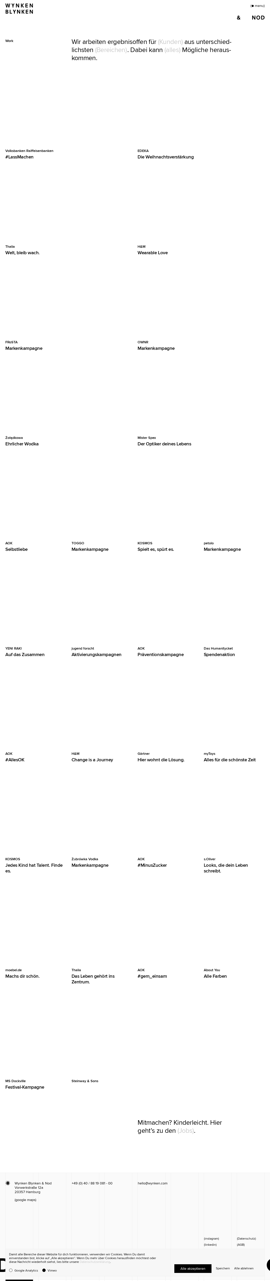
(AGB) (241, 1245)
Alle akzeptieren (192, 1268)
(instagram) (211, 1239)
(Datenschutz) (246, 1239)
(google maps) (25, 1200)
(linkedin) (210, 1245)
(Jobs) (185, 1131)
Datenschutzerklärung (95, 1262)
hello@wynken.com (153, 1183)
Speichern (223, 1268)
